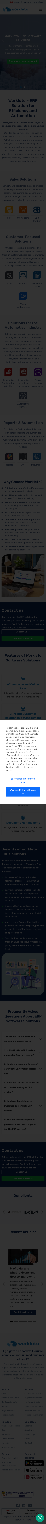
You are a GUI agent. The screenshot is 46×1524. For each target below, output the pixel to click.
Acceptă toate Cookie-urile (24, 792)
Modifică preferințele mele (24, 780)
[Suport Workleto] (40, 1518)
